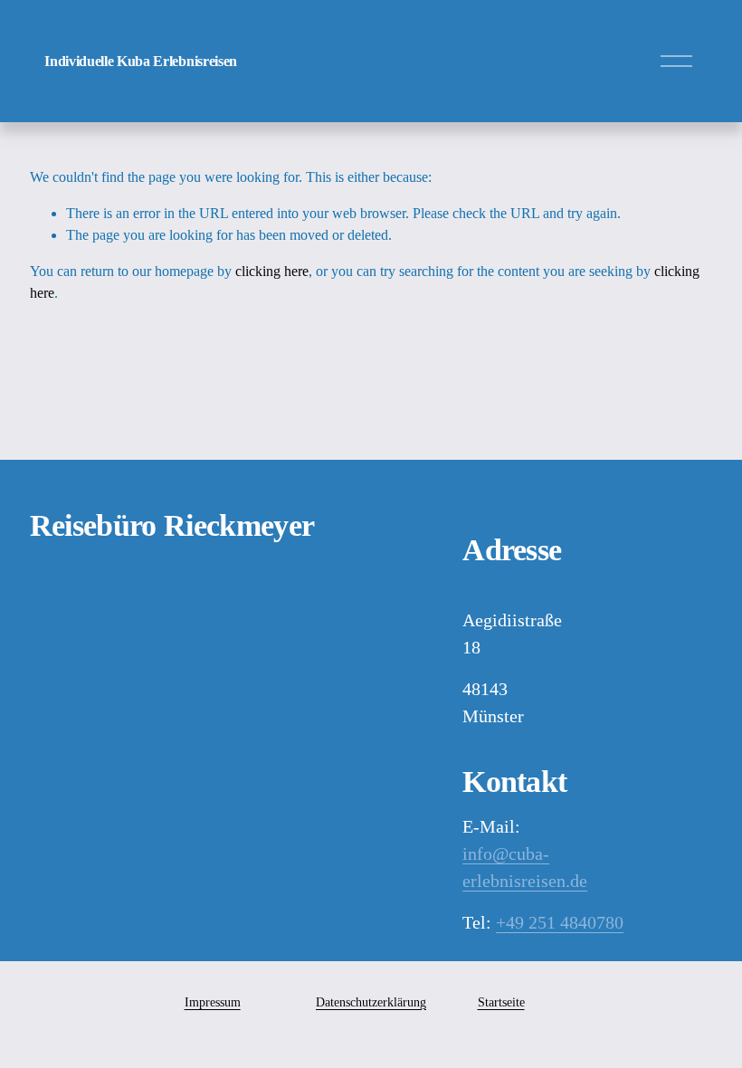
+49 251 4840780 (559, 922)
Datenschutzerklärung (371, 1002)
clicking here (272, 271)
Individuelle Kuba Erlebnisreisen (140, 61)
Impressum (213, 1002)
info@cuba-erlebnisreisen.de (524, 867)
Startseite (501, 1002)
